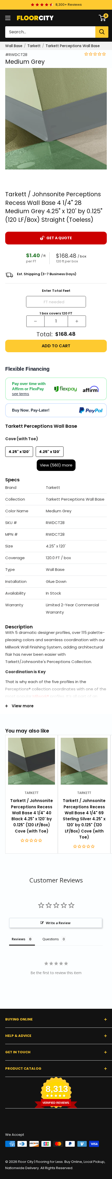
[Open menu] (7, 18)
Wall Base (13, 45)
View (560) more (56, 465)
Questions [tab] (50, 939)
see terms (20, 394)
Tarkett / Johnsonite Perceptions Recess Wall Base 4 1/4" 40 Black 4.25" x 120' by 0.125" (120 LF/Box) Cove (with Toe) (31, 816)
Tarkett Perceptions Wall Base (73, 45)
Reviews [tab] (18, 939)
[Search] (101, 32)
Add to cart (56, 346)
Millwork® (41, 696)
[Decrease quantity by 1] (35, 321)
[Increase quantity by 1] (77, 321)
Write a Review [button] (58, 922)
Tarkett (34, 45)
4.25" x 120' (19, 451)
